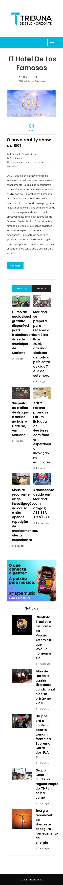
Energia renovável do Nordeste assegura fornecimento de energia (46, 826)
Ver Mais (15, 265)
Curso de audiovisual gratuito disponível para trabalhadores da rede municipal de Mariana (24, 332)
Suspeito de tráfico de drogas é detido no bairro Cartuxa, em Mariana (20, 419)
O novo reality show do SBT (29, 143)
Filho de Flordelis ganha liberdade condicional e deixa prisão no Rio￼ (45, 687)
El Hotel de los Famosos (23, 162)
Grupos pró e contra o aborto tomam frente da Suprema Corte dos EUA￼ (43, 736)
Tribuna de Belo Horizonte (24, 154)
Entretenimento (18, 158)
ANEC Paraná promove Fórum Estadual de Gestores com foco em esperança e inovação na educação (42, 432)
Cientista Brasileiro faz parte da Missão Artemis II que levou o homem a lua (43, 637)
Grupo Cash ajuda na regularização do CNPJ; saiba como (46, 784)
